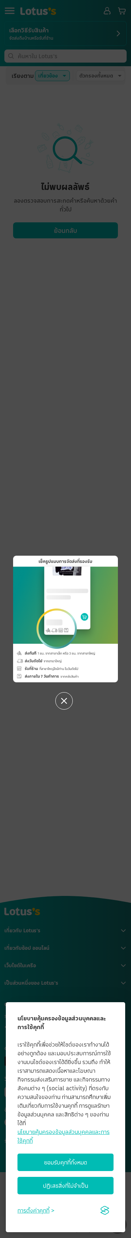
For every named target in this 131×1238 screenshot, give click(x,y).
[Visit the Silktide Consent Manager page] (105, 1210)
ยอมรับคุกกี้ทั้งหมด (65, 1162)
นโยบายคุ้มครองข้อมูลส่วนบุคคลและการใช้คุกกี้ (63, 1136)
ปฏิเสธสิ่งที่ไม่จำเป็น (65, 1185)
